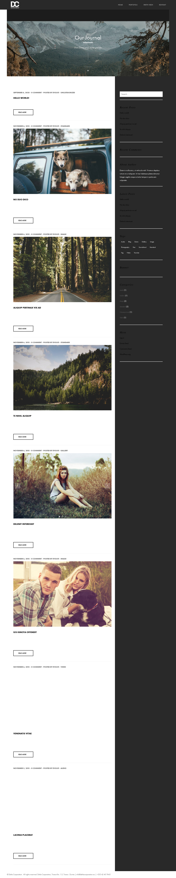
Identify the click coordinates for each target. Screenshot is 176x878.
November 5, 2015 (21, 768)
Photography (125, 247)
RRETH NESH (148, 5)
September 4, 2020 (21, 92)
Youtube (136, 253)
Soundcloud (142, 247)
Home (120, 5)
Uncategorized (68, 92)
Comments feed (125, 349)
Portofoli (133, 5)
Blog (129, 242)
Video (63, 667)
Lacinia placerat (23, 835)
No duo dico (20, 199)
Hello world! (21, 98)
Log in (122, 338)
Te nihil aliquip (22, 415)
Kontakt (162, 5)
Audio (63, 768)
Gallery (64, 450)
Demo (136, 242)
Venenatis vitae (22, 733)
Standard (65, 126)
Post (134, 247)
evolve (56, 92)
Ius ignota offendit (25, 632)
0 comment (36, 92)
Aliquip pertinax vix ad (27, 307)
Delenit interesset (23, 524)
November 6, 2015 (21, 126)
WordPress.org (125, 354)
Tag (122, 253)
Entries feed (124, 343)
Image (63, 234)
